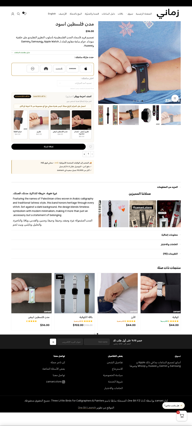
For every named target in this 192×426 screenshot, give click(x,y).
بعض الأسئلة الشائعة (53, 368)
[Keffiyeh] (161, 293)
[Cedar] (117, 293)
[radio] (86, 68)
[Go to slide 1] (142, 101)
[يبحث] (18, 14)
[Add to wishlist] (90, 147)
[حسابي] (13, 14)
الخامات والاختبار (113, 388)
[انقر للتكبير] (174, 98)
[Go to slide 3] (136, 101)
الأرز (133, 317)
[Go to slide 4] (133, 101)
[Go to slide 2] (139, 101)
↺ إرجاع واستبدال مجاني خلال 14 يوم (96, 3)
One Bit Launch (87, 407)
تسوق (178, 356)
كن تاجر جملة (58, 362)
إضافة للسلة (48, 147)
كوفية (175, 317)
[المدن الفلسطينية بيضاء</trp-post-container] (31, 293)
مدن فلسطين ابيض (38, 317)
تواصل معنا (59, 375)
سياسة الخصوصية (113, 375)
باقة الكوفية (86, 317)
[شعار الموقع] (168, 13)
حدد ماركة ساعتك (85, 57)
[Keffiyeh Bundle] (74, 293)
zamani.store (54, 381)
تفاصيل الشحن (115, 362)
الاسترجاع (117, 368)
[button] (177, 115)
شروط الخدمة (115, 381)
